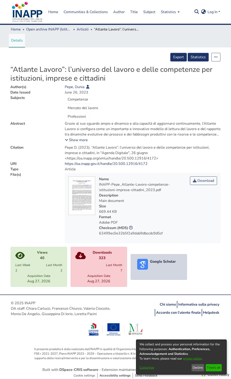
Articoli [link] (83, 29)
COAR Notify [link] (218, 374)
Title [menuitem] (134, 11)
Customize (146, 367)
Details (17, 40)
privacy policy (192, 358)
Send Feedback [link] (146, 375)
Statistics (198, 57)
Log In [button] (213, 11)
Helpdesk (211, 312)
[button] (27, 12)
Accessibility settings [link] (115, 375)
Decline (198, 367)
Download (205, 180)
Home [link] (16, 29)
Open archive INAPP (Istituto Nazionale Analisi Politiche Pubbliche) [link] (48, 29)
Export (178, 57)
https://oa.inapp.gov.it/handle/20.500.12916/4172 (106, 163)
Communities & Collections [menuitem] (86, 11)
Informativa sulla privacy (198, 304)
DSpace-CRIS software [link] (78, 369)
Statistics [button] (168, 11)
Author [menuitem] (119, 11)
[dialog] (181, 357)
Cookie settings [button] (84, 375)
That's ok (213, 367)
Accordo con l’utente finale (178, 312)
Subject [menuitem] (149, 11)
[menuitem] (170, 12)
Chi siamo (168, 304)
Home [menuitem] (53, 11)
